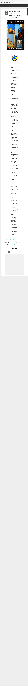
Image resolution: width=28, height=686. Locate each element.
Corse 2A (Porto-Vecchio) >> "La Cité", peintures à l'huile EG (14, 14)
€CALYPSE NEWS (14, 63)
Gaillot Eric (12, 244)
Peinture (17, 244)
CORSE (15, 238)
